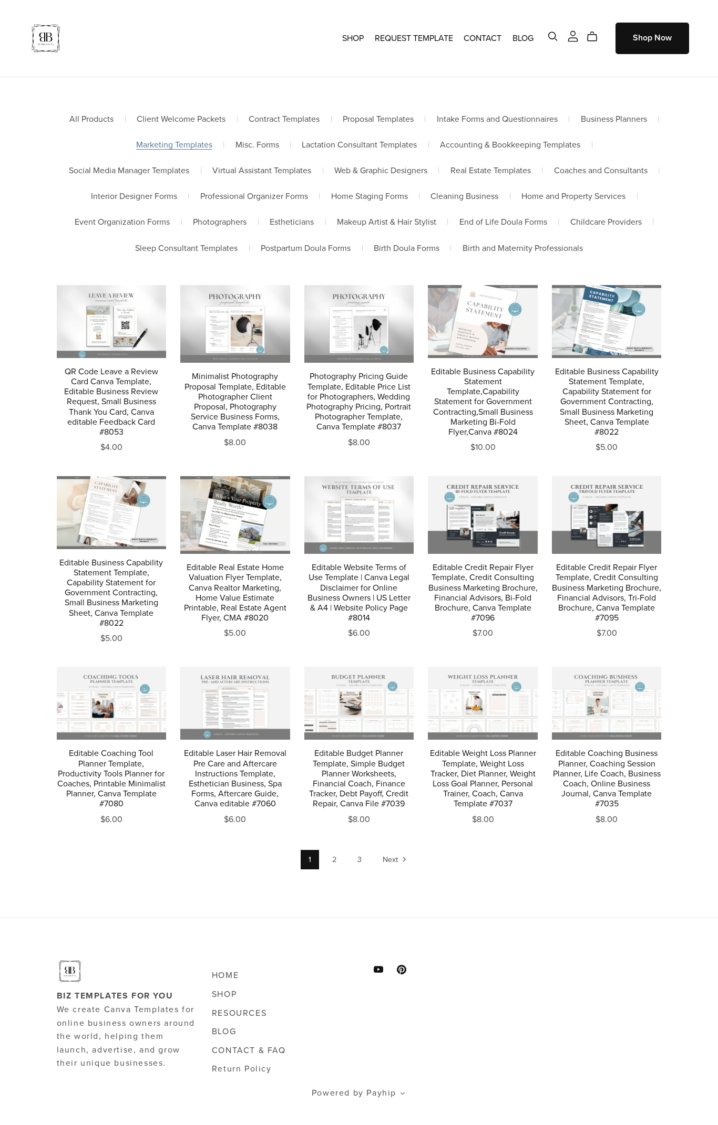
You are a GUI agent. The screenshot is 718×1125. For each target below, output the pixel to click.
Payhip (381, 1093)
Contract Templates (284, 119)
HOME (225, 975)
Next (391, 859)
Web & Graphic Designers (380, 171)
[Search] (553, 36)
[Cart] (596, 36)
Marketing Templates (174, 145)
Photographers (220, 222)
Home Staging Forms (369, 197)
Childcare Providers (606, 222)
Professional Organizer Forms (254, 197)
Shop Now (652, 38)
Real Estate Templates (490, 171)
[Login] (573, 35)
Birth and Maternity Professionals (523, 249)
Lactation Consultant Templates (359, 145)
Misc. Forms (257, 145)
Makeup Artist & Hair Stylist (386, 222)
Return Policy (242, 1069)
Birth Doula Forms (406, 249)
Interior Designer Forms (134, 197)
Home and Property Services (573, 197)
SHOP (353, 38)
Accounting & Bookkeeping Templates (510, 145)
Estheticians (292, 222)
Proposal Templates (378, 119)
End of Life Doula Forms (503, 222)
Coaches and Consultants (601, 171)
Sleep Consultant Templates (186, 249)
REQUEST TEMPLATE (414, 38)
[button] (403, 1094)
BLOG (523, 38)
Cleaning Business (464, 197)
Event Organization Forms (122, 222)
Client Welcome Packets (181, 119)
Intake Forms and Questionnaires (497, 119)
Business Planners (614, 119)
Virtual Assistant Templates (261, 171)
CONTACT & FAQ (249, 1050)
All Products (91, 119)
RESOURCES (239, 1013)
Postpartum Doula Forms (306, 249)
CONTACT (482, 38)
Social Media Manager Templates (129, 171)
